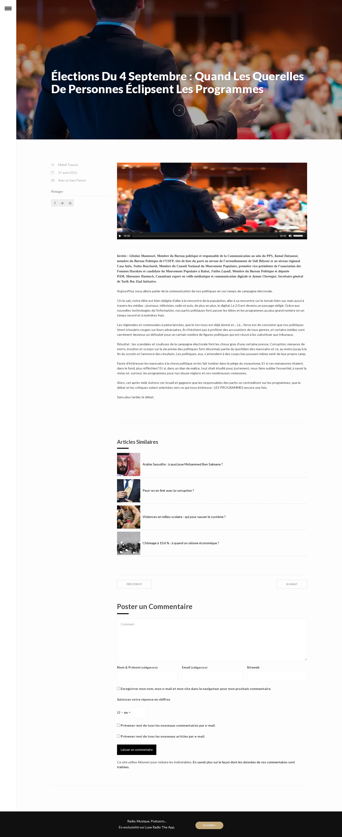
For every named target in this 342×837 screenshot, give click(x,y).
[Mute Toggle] (290, 236)
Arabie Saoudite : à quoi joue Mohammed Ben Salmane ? (183, 464)
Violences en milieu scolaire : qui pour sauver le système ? (184, 517)
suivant (292, 584)
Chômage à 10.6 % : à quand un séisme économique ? (181, 543)
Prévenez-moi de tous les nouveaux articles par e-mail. (163, 736)
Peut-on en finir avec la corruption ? (168, 490)
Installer (209, 825)
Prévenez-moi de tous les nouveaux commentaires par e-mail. (168, 725)
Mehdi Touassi (68, 165)
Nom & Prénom (137, 667)
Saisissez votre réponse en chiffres (143, 699)
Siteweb (253, 667)
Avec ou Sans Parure (72, 180)
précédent (134, 584)
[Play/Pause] (120, 236)
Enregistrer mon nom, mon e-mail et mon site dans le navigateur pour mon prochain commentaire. (196, 689)
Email (194, 667)
